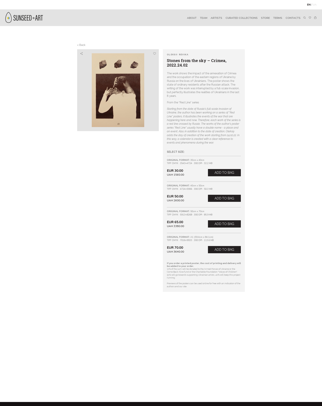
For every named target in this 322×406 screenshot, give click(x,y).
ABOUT (192, 17)
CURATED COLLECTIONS (242, 17)
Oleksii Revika (177, 54)
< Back (81, 45)
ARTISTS (216, 17)
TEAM (203, 17)
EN (309, 5)
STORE (265, 17)
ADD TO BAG (224, 173)
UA (315, 5)
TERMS (277, 17)
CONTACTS (293, 17)
